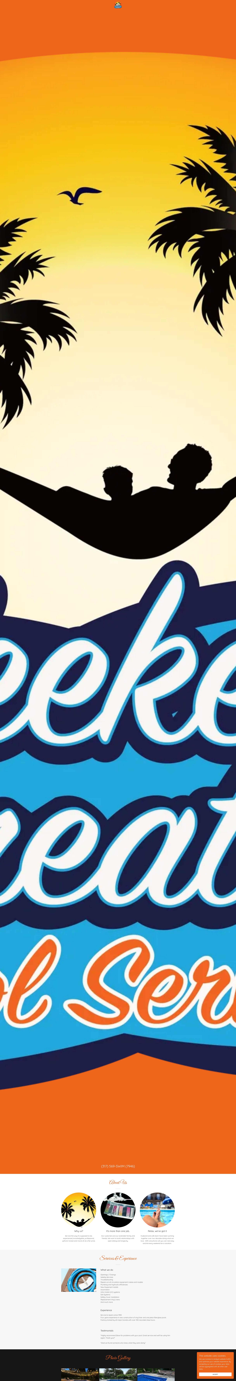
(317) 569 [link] (108, 1166)
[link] (118, 5)
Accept (215, 1374)
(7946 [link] (129, 1166)
